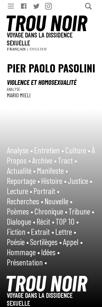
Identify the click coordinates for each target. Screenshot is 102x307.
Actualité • (21, 170)
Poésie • (18, 242)
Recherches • (25, 201)
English (38, 49)
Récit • (45, 221)
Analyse (13, 89)
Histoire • (54, 180)
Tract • (67, 160)
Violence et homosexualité (41, 82)
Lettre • (65, 231)
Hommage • (23, 252)
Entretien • (49, 150)
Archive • (44, 160)
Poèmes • (20, 211)
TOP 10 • (67, 221)
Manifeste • (52, 170)
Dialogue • (21, 221)
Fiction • (18, 231)
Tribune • (81, 211)
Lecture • (19, 191)
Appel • (73, 242)
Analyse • (20, 150)
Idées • (50, 252)
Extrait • (42, 231)
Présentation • (27, 262)
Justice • (80, 180)
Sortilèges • (46, 242)
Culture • (77, 150)
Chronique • (50, 211)
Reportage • (23, 180)
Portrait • (46, 191)
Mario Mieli (19, 95)
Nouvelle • (58, 201)
